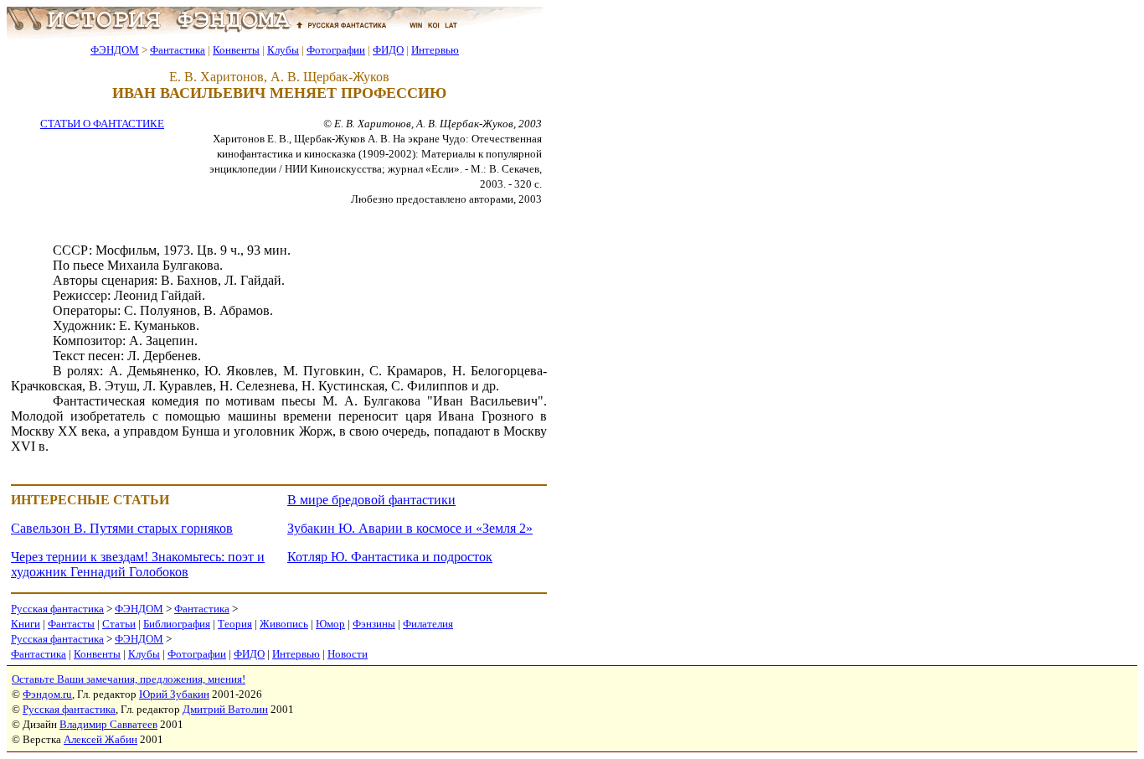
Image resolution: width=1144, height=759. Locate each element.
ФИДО (388, 50)
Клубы (283, 50)
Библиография (176, 623)
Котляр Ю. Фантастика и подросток (389, 557)
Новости (347, 654)
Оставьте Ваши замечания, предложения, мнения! (128, 679)
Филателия (428, 623)
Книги (25, 623)
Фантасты (71, 623)
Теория (235, 623)
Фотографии (336, 50)
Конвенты (236, 50)
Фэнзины (374, 623)
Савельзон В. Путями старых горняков (122, 528)
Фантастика (177, 50)
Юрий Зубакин (174, 694)
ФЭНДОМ (114, 50)
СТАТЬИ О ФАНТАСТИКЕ (102, 123)
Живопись (284, 623)
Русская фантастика (57, 608)
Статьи (119, 623)
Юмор (330, 623)
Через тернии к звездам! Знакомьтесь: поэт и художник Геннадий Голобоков (138, 564)
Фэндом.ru (47, 694)
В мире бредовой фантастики (371, 500)
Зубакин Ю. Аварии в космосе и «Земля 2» (410, 528)
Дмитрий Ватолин (225, 709)
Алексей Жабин (100, 739)
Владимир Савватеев (108, 724)
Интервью (435, 50)
